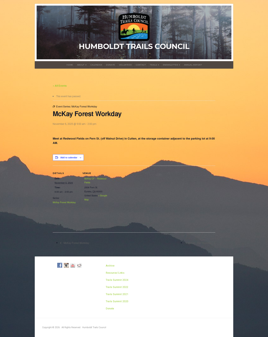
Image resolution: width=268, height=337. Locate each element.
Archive (110, 265)
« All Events (60, 85)
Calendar (96, 65)
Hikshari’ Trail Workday (199, 243)
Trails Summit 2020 (117, 301)
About (81, 65)
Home (70, 65)
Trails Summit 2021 (117, 294)
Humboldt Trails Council (134, 46)
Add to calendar (68, 157)
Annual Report (193, 65)
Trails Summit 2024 (117, 279)
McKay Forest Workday (64, 202)
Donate (110, 65)
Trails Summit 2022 (117, 287)
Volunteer (125, 65)
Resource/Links (115, 272)
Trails (153, 65)
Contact (141, 65)
